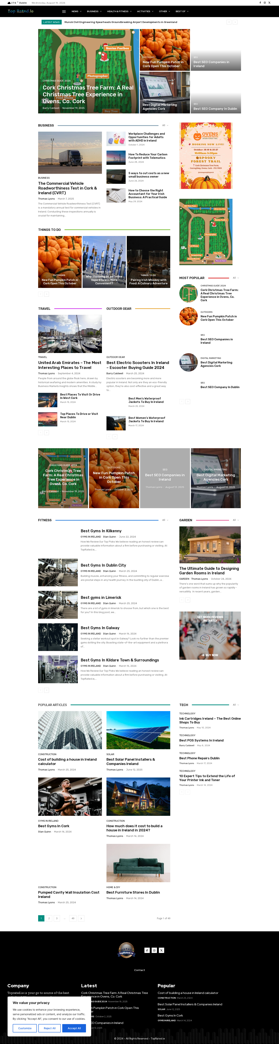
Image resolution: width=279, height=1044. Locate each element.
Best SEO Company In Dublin (220, 387)
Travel (42, 357)
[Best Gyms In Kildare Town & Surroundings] (58, 669)
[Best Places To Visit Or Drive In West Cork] (47, 400)
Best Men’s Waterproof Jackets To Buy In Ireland (146, 400)
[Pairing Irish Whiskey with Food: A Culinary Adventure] (148, 262)
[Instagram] (264, 3)
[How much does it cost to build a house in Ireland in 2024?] (138, 796)
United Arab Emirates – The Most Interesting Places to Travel (69, 365)
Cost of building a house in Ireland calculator (67, 761)
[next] (235, 22)
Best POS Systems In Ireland (201, 740)
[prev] (229, 22)
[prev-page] (40, 294)
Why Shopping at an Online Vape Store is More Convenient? (104, 280)
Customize (25, 1028)
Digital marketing (153, 100)
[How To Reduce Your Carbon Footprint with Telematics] (116, 158)
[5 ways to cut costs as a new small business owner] (116, 176)
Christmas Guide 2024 (57, 80)
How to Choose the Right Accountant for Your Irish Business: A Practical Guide (147, 194)
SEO (196, 57)
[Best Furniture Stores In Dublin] (138, 863)
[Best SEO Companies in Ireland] (216, 50)
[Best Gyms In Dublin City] (58, 572)
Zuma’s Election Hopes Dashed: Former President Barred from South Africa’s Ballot (118, 22)
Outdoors (148, 57)
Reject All (49, 1028)
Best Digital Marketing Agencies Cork (216, 364)
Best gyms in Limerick (101, 597)
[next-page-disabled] (187, 792)
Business (44, 178)
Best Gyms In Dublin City (103, 565)
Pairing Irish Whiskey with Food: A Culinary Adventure (148, 281)
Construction (47, 754)
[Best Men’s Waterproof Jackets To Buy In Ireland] (116, 404)
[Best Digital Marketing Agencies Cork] (165, 92)
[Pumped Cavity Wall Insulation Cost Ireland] (70, 863)
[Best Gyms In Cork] (70, 796)
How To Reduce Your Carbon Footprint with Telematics (147, 156)
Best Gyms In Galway (100, 628)
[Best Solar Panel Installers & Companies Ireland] (138, 730)
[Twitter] (269, 3)
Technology (187, 713)
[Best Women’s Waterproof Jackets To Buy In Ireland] (116, 423)
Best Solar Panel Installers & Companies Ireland (130, 761)
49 (73, 918)
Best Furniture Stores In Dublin (133, 892)
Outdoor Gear (115, 357)
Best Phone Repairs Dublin (199, 758)
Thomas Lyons (46, 198)
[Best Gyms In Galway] (58, 637)
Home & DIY (113, 887)
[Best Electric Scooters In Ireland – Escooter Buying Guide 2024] (138, 334)
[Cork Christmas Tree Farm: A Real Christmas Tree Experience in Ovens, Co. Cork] (88, 71)
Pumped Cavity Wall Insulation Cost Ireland (68, 894)
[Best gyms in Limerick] (58, 605)
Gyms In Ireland (91, 536)
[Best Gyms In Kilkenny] (58, 540)
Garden (184, 579)
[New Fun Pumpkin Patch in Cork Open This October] (165, 50)
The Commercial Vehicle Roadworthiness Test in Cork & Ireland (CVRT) (67, 188)
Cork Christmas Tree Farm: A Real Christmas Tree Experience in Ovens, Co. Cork (219, 295)
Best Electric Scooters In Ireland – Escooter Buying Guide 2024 (137, 365)
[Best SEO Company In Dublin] (216, 92)
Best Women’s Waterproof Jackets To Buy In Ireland (146, 419)
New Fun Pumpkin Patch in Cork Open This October (60, 281)
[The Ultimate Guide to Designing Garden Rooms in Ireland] (210, 544)
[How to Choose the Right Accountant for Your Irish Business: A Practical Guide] (116, 195)
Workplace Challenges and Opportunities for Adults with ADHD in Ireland (146, 137)
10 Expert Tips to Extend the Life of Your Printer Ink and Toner (207, 778)
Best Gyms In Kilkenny (101, 531)
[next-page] (46, 294)
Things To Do (103, 272)
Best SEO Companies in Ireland (102, 1023)
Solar (110, 754)
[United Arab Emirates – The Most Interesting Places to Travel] (70, 334)
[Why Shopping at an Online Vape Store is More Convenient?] (104, 262)
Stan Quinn (109, 536)
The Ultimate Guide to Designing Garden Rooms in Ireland (209, 570)
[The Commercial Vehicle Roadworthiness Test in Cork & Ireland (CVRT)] (70, 153)
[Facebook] (260, 3)
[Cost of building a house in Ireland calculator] (70, 730)
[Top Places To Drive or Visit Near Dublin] (47, 419)
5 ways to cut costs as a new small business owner (148, 174)
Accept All (74, 1028)
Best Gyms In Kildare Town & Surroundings (120, 660)
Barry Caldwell (114, 373)
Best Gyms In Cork (53, 826)
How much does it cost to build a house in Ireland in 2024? (134, 828)
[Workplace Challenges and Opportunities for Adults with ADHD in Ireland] (116, 139)
